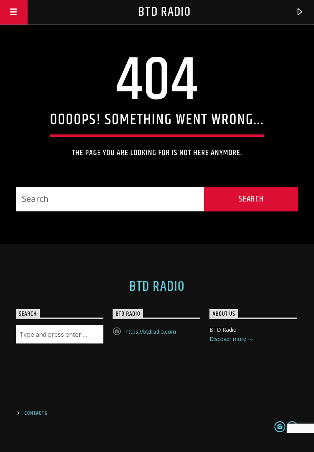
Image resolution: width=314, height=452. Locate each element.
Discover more (228, 338)
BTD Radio (164, 12)
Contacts (36, 413)
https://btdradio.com (151, 331)
